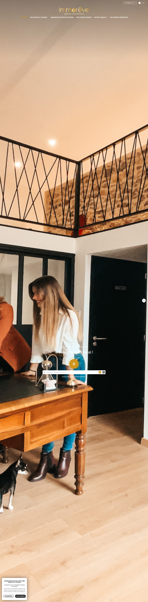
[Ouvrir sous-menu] (48, 17)
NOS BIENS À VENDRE (38, 17)
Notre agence (100, 17)
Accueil (24, 17)
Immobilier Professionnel (62, 17)
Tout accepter (20, 596)
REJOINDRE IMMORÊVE (119, 17)
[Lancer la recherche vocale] (74, 363)
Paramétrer (8, 596)
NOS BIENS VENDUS (84, 17)
